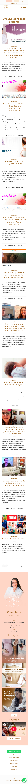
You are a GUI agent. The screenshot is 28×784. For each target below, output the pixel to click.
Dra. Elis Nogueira (14, 757)
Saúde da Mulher (17, 427)
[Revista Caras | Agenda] (14, 524)
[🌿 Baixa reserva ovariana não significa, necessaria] (14, 700)
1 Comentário (19, 508)
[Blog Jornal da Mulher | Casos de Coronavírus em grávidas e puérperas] (14, 203)
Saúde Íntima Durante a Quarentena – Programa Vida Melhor (14, 483)
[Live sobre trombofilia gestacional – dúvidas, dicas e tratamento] (14, 417)
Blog (22, 1)
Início (14, 754)
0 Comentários (19, 76)
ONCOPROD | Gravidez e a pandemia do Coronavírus (14, 164)
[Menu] (24, 8)
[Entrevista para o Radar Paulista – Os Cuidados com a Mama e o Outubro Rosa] (14, 310)
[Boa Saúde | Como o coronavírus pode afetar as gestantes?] (14, 258)
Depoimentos (14, 769)
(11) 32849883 (14, 3)
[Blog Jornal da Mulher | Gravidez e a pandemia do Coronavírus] (14, 89)
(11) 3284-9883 (14, 631)
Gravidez (8, 427)
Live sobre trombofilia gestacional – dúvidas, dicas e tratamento (14, 431)
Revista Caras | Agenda (14, 539)
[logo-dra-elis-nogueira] (11, 8)
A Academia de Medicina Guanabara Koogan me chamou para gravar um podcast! (14, 53)
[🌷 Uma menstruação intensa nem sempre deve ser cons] (14, 675)
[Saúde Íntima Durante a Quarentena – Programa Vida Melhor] (14, 466)
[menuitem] (9, 1)
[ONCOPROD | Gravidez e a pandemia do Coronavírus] (14, 147)
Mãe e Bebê (14, 380)
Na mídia (17, 1)
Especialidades (14, 760)
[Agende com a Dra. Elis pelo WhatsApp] (24, 780)
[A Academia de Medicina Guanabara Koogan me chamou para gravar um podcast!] (14, 34)
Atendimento (9, 1)
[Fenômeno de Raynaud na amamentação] (14, 368)
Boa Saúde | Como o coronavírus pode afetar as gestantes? (14, 275)
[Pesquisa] (20, 8)
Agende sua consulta (14, 751)
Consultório (14, 766)
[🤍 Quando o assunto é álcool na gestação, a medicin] (14, 651)
